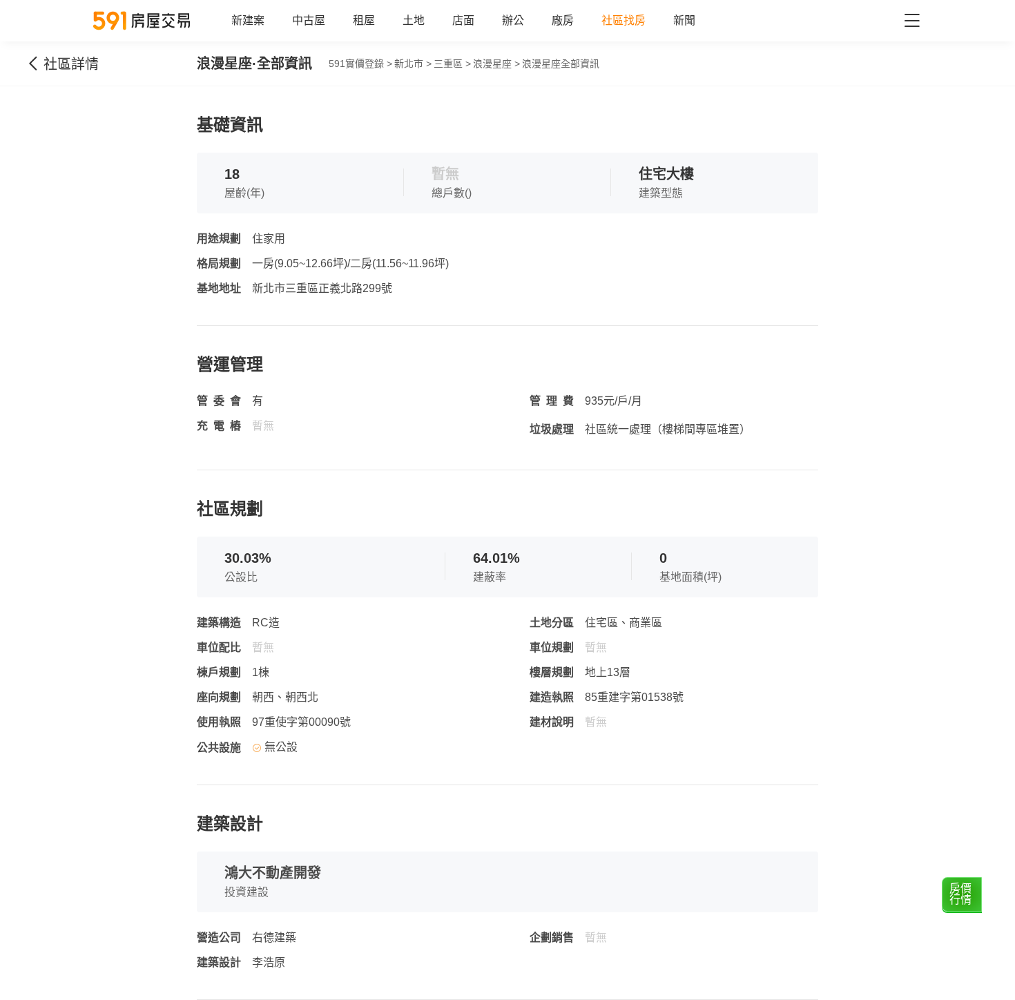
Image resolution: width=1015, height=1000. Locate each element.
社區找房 (623, 20)
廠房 (563, 20)
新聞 (684, 20)
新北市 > (413, 63)
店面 (463, 20)
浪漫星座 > (496, 63)
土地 (414, 20)
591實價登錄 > (360, 63)
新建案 (247, 20)
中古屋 (308, 20)
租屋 (364, 20)
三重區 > (452, 63)
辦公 (513, 20)
